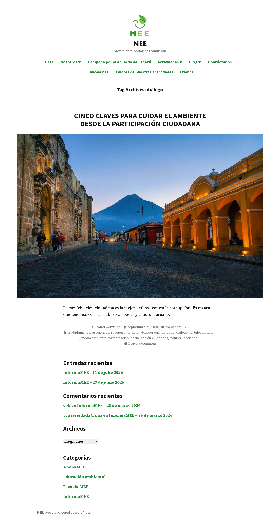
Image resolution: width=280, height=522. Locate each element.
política (176, 338)
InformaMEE (76, 496)
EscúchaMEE (175, 327)
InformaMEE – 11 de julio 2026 (93, 372)
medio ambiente (93, 338)
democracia (150, 332)
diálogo (182, 332)
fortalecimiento (201, 332)
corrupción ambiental (122, 332)
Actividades (168, 61)
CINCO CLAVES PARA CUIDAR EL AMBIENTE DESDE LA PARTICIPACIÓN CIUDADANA (140, 119)
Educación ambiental (84, 477)
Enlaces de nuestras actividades (144, 71)
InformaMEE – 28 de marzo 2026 (108, 405)
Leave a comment (142, 344)
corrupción (95, 332)
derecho (168, 332)
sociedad (191, 338)
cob (67, 405)
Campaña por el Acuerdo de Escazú (119, 61)
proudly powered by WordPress (67, 512)
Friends (186, 71)
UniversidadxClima (82, 415)
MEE (140, 43)
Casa (49, 61)
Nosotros (68, 61)
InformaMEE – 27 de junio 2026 (93, 382)
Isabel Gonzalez (107, 327)
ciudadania (76, 332)
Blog (193, 61)
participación (118, 338)
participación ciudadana (149, 338)
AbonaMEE (99, 71)
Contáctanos (220, 61)
